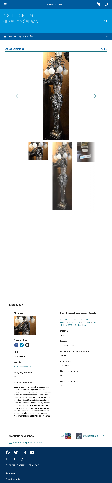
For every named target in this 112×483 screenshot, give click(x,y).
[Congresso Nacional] (14, 460)
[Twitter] (16, 453)
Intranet (12, 473)
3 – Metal (86, 322)
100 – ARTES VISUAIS (68, 320)
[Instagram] (24, 453)
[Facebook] (9, 453)
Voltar (104, 49)
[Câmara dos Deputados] (8, 460)
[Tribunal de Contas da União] (20, 460)
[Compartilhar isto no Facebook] (16, 345)
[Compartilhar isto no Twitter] (22, 345)
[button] (99, 4)
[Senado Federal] (56, 4)
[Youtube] (31, 453)
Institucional (18, 15)
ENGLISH (10, 465)
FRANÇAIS (34, 465)
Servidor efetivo (13, 479)
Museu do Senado (20, 21)
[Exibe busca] (106, 21)
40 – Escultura (74, 322)
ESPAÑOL (22, 465)
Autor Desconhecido (22, 367)
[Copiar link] (27, 345)
